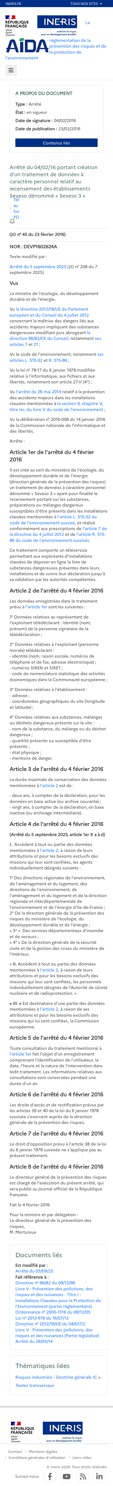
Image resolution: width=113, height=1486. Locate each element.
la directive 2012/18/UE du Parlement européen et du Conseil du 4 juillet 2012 (49, 311)
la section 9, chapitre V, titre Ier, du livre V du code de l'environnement (56, 406)
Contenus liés (56, 143)
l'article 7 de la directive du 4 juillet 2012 (58, 531)
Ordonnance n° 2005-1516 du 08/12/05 (53, 1312)
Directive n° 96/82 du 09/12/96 (45, 1282)
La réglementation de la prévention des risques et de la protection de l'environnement (55, 39)
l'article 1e (20, 1054)
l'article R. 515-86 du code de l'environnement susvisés (58, 537)
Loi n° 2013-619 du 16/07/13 (42, 1318)
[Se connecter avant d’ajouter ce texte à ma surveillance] (12, 221)
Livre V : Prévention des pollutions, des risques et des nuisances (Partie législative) (57, 1332)
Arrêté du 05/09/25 (34, 1271)
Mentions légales (43, 1451)
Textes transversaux (34, 1385)
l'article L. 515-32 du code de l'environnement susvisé (53, 519)
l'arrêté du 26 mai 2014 (38, 391)
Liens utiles (81, 1457)
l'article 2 (49, 785)
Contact (15, 1451)
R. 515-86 (58, 360)
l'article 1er (36, 606)
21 (36, 344)
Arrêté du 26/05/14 (34, 1341)
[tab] (11, 70)
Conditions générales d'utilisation (37, 1457)
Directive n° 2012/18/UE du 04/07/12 (50, 1323)
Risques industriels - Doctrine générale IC (56, 1377)
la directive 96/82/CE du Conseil (50, 335)
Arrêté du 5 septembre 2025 (38, 266)
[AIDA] (27, 45)
